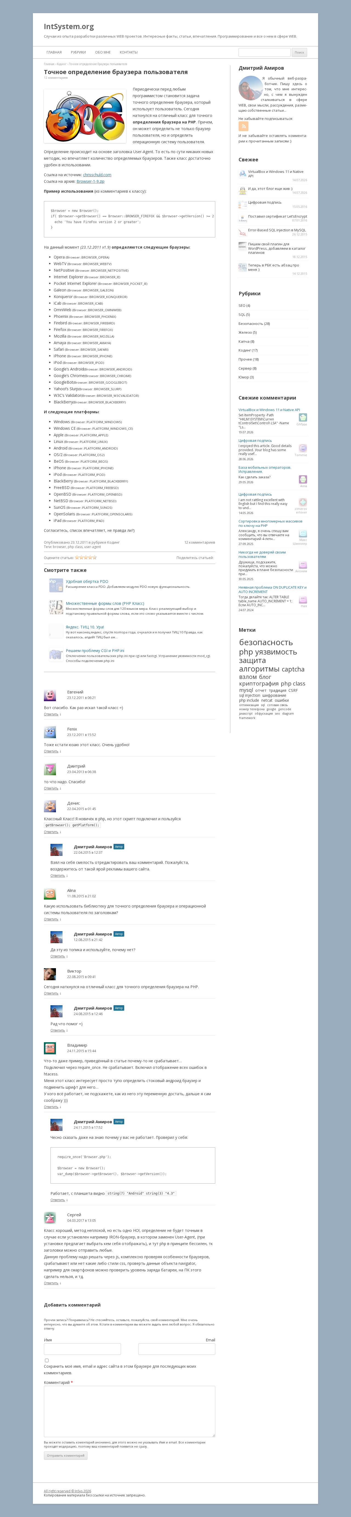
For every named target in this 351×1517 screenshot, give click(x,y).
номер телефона (252, 709)
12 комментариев (55, 78)
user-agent (92, 546)
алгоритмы (259, 668)
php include (249, 700)
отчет (261, 690)
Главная (54, 52)
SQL (242, 314)
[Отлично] (94, 557)
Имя (48, 1339)
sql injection (249, 695)
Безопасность (251, 323)
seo (277, 713)
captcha (293, 669)
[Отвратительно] (77, 557)
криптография (259, 683)
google (271, 709)
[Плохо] (81, 557)
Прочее (245, 359)
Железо (245, 332)
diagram (288, 713)
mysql (246, 689)
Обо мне (103, 52)
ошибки (282, 700)
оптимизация (249, 705)
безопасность (266, 642)
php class (75, 546)
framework (247, 718)
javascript (246, 713)
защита (252, 660)
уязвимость (276, 651)
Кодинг (113, 542)
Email (210, 1339)
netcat (267, 700)
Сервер (245, 368)
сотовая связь (277, 705)
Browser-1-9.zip (90, 181)
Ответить (51, 714)
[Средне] (86, 557)
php (246, 651)
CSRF (293, 690)
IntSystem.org (69, 26)
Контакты (129, 52)
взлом (248, 677)
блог (265, 676)
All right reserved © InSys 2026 (67, 1491)
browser (59, 546)
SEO (242, 305)
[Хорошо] (90, 557)
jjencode (284, 709)
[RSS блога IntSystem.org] (243, 126)
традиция (277, 690)
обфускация (264, 713)
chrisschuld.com (97, 174)
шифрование (274, 695)
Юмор (244, 377)
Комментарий (58, 1382)
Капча (244, 341)
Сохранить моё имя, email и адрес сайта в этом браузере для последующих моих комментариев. (120, 1369)
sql (263, 705)
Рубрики (78, 52)
